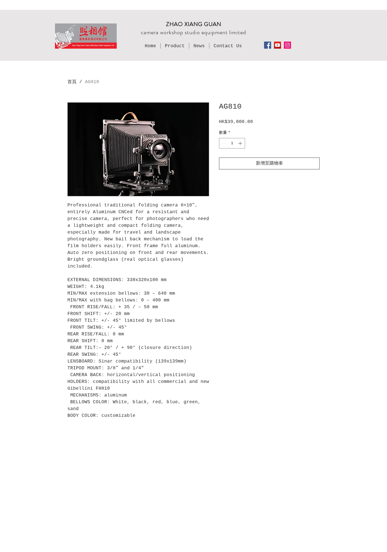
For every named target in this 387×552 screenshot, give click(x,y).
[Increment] (240, 143)
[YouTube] (277, 45)
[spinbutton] (232, 143)
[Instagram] (287, 45)
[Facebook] (267, 45)
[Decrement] (223, 143)
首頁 (71, 82)
